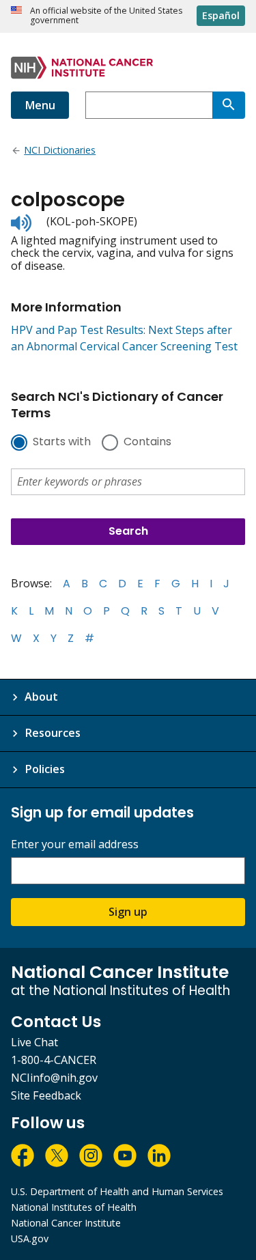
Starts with (62, 442)
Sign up (128, 911)
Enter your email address (75, 844)
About (41, 696)
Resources (53, 732)
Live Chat (34, 1042)
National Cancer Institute (66, 1222)
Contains (147, 442)
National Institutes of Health (74, 1207)
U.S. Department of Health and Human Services (117, 1191)
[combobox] (148, 105)
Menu (40, 105)
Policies (45, 768)
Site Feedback (46, 1095)
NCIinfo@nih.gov (54, 1077)
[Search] (228, 105)
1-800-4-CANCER (53, 1059)
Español (221, 15)
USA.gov (29, 1238)
